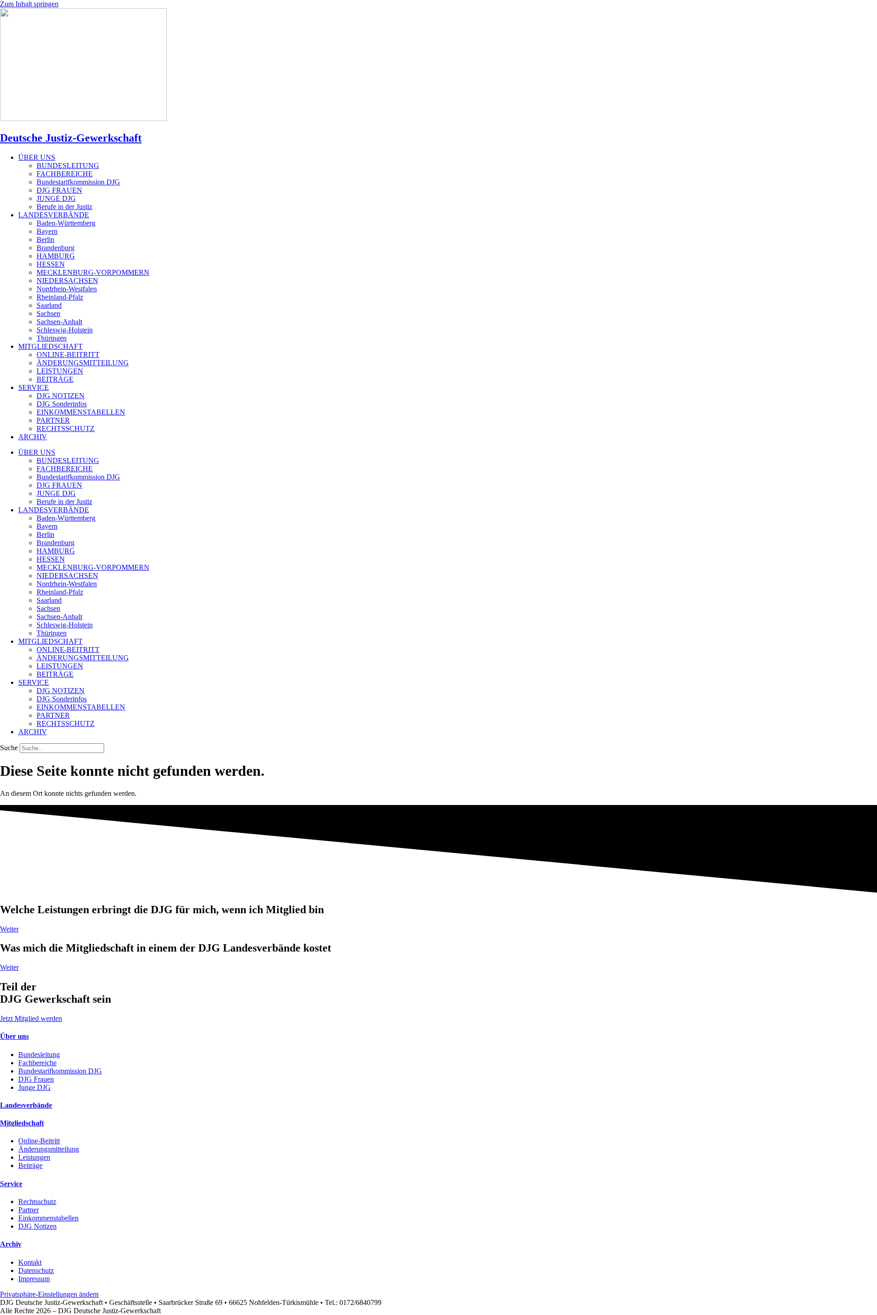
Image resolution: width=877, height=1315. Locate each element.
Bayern (47, 231)
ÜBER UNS (36, 157)
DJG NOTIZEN (61, 396)
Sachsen (48, 313)
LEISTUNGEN (60, 371)
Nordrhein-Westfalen (67, 289)
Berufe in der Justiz (64, 206)
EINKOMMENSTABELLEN (81, 412)
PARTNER (53, 420)
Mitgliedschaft (22, 1123)
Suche (9, 748)
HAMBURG (56, 256)
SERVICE (33, 387)
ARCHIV (32, 437)
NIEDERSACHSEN (67, 280)
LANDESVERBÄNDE (53, 215)
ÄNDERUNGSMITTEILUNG (83, 363)
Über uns (14, 1036)
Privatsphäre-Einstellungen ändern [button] (49, 1294)
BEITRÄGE (55, 379)
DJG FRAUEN (59, 190)
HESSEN (51, 264)
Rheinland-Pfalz (60, 297)
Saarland (49, 305)
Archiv (10, 1244)
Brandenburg (55, 248)
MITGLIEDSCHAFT (50, 346)
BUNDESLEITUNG (68, 165)
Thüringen (52, 338)
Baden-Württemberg (66, 223)
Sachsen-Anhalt (59, 322)
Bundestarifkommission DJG (78, 182)
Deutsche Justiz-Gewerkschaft (71, 138)
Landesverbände (26, 1105)
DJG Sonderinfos (62, 404)
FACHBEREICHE (65, 174)
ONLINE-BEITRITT (68, 354)
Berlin (45, 239)
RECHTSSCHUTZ (66, 428)
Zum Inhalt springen (29, 4)
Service (11, 1184)
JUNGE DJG (56, 198)
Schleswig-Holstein (65, 330)
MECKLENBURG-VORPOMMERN (93, 272)
